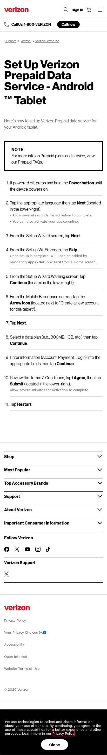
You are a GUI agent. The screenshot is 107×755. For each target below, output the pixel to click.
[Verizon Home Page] (16, 9)
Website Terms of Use (22, 669)
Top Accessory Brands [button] (26, 483)
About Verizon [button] (18, 509)
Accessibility (14, 644)
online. (73, 221)
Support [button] (12, 496)
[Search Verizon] (66, 9)
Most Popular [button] (17, 469)
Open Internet (15, 657)
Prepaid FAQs (30, 161)
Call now (68, 24)
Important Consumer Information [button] (36, 522)
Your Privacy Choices (21, 632)
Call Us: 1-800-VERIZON (31, 24)
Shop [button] (9, 456)
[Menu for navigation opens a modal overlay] (100, 9)
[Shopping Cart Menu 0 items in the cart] (89, 9)
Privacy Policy (15, 620)
